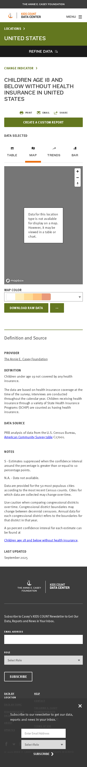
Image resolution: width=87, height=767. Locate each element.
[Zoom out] (78, 177)
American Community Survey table (28, 437)
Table (12, 155)
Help (37, 693)
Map (33, 155)
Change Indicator (19, 68)
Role (7, 652)
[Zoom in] (78, 171)
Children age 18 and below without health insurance (40, 540)
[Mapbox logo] (14, 280)
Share (64, 112)
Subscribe (18, 676)
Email (46, 112)
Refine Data (41, 51)
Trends (53, 155)
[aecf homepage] (10, 15)
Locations (12, 28)
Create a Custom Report (43, 122)
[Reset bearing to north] (78, 184)
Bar (75, 155)
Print (28, 112)
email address (13, 631)
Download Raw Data (26, 307)
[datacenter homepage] (31, 15)
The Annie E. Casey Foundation (43, 4)
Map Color (13, 290)
